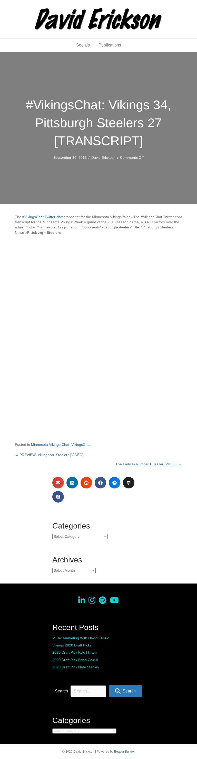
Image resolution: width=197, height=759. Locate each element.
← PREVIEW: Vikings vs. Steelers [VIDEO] (49, 455)
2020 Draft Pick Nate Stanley (75, 667)
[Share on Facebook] (100, 482)
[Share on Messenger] (114, 482)
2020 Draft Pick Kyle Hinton (74, 652)
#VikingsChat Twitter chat (42, 217)
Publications (109, 45)
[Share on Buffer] (128, 482)
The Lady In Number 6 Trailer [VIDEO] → (148, 464)
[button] (125, 691)
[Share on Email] (58, 482)
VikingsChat (81, 444)
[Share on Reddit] (86, 482)
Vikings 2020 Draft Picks (72, 645)
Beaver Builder (124, 751)
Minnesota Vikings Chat (50, 444)
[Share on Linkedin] (72, 482)
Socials (83, 45)
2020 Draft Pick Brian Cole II (75, 660)
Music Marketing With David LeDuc (80, 638)
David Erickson (103, 157)
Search (61, 691)
